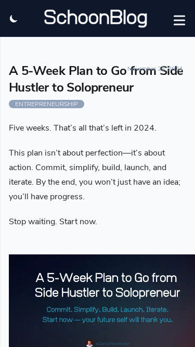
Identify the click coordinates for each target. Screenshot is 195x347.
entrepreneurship (46, 104)
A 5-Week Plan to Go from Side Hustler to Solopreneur (96, 79)
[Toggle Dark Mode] (14, 18)
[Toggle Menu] (179, 18)
